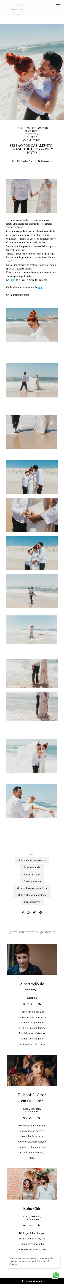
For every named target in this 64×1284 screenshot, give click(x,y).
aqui (40, 287)
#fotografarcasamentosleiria (32, 888)
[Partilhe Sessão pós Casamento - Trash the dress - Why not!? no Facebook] (23, 912)
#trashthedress (32, 901)
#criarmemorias (32, 881)
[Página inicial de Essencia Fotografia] (18, 10)
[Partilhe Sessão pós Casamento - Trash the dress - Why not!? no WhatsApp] (28, 912)
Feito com (32, 1281)
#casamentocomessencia (32, 860)
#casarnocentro (32, 874)
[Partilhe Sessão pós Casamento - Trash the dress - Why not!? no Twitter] (34, 912)
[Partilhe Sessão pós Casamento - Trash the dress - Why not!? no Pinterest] (40, 912)
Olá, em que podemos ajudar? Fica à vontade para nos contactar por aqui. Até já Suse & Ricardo (31, 1261)
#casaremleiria (32, 867)
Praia (12, 280)
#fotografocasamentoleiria (32, 894)
